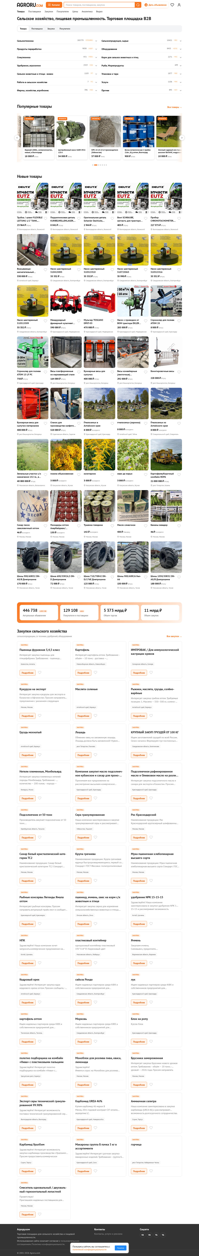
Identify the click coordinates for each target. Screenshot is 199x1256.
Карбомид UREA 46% (88, 1101)
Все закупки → (174, 636)
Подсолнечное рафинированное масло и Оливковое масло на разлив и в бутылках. (154, 775)
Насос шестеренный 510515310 (94, 270)
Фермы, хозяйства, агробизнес (33, 90)
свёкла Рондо (84, 979)
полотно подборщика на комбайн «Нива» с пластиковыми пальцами (42, 1060)
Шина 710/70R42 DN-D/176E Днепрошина (95, 578)
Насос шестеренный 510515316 (161, 270)
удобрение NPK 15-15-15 (147, 897)
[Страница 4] (100, 165)
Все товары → (174, 107)
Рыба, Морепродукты (113, 65)
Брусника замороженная (147, 1058)
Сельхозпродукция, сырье (115, 40)
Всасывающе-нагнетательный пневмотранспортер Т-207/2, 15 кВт (27, 270)
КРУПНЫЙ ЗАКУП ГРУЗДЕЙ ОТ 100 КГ (155, 732)
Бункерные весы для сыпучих (94, 373)
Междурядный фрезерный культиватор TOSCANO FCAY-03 (63, 321)
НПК (22, 940)
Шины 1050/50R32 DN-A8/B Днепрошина (163, 578)
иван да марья (124, 473)
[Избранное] (172, 5)
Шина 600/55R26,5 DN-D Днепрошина (62, 578)
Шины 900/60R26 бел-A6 (129, 578)
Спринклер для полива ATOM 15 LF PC (29, 373)
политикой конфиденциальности (89, 1249)
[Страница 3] (98, 165)
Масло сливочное (126, 524)
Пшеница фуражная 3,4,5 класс (40, 650)
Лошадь (80, 732)
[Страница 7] (106, 165)
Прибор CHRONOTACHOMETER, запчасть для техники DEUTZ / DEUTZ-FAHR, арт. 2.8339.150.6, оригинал (162, 219)
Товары (21, 11)
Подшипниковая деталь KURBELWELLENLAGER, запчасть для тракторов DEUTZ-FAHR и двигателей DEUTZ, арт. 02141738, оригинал (62, 219)
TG (156, 1235)
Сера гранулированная (90, 815)
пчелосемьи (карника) (128, 422)
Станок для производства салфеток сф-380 (62, 424)
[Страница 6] (104, 165)
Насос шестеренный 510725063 (127, 270)
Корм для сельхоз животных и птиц (120, 57)
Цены (75, 11)
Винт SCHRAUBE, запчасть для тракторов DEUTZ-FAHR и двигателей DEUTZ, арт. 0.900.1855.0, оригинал (129, 219)
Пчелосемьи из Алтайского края (159, 424)
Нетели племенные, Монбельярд (40, 771)
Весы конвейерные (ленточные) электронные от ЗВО (127, 373)
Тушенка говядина (93, 524)
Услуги (105, 82)
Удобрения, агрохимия (29, 65)
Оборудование (109, 49)
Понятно (120, 1248)
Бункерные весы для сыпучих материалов (28, 424)
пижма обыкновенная (61, 473)
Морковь (81, 1019)
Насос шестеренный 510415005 (60, 270)
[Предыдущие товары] (17, 138)
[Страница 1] (92, 165)
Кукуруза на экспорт (33, 689)
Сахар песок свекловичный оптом (28, 526)
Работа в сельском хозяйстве (32, 82)
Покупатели (63, 11)
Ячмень (136, 940)
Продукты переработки (29, 49)
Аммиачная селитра (143, 1101)
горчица (136, 1144)
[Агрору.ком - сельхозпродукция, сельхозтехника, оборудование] (30, 5)
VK (142, 1235)
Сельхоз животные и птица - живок (35, 73)
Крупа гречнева (85, 854)
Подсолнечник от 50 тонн (36, 815)
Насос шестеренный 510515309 (27, 321)
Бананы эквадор (159, 524)
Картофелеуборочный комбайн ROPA (162, 475)
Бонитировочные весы (162, 371)
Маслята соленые (86, 689)
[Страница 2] (95, 165)
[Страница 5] (102, 165)
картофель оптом (31, 1019)
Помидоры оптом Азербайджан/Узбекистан (59, 526)
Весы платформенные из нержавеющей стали (62, 373)
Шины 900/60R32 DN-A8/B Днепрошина (28, 578)
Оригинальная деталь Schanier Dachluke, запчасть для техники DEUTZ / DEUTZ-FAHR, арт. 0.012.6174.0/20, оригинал (95, 219)
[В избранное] (45, 219)
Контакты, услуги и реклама (108, 1233)
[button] (138, 4)
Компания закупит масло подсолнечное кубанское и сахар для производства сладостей (99, 775)
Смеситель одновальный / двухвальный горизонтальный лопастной (43, 1189)
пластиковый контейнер (90, 940)
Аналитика (87, 11)
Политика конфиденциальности (48, 1244)
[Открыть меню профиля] (179, 5)
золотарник (90, 473)
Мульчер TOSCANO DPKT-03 (93, 321)
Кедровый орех (29, 979)
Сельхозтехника (25, 40)
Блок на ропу (139, 1019)
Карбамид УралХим (32, 1144)
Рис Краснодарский (143, 815)
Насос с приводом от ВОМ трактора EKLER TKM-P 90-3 (128, 321)
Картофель (82, 650)
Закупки (49, 11)
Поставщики (34, 11)
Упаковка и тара (110, 73)
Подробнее (27, 672)
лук (133, 979)
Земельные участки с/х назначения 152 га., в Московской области (29, 475)
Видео (99, 11)
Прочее (105, 90)
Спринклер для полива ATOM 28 (162, 321)
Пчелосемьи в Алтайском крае (92, 424)
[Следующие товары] (182, 138)
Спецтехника (23, 57)
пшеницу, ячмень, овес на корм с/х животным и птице (97, 899)
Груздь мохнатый (31, 732)
